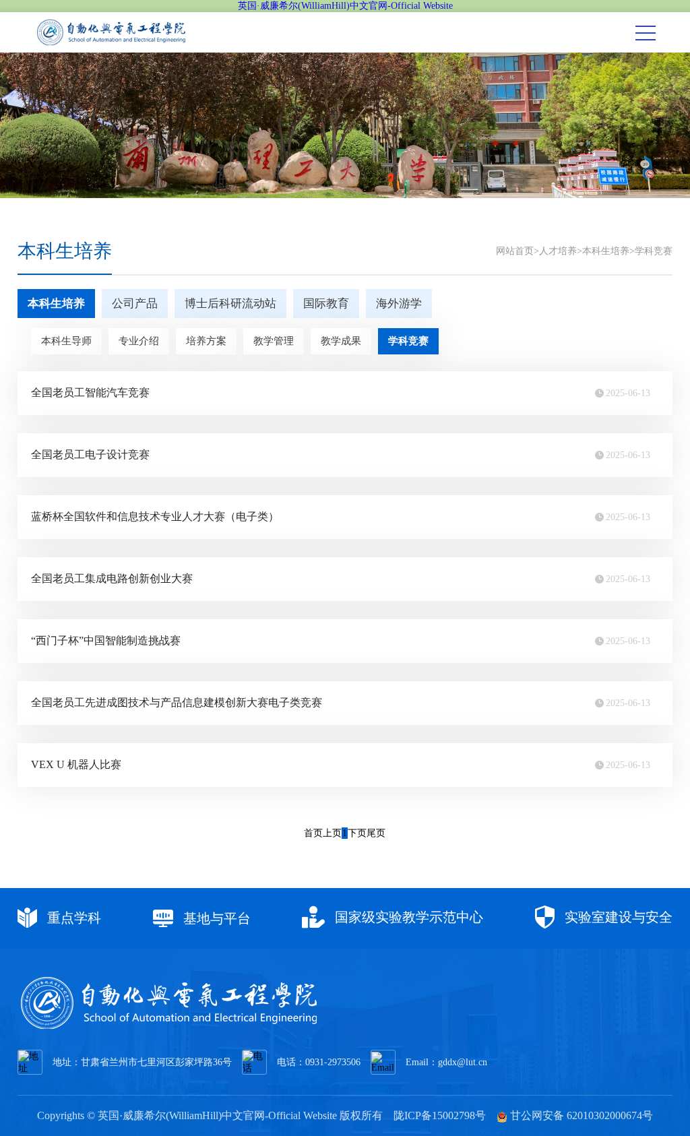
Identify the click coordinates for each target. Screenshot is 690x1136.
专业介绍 (139, 341)
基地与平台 (215, 918)
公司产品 (135, 303)
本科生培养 (605, 251)
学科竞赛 (653, 251)
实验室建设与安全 (616, 917)
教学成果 (341, 341)
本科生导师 (66, 341)
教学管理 (273, 341)
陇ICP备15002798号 (440, 1115)
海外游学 (399, 303)
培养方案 (206, 341)
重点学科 (72, 917)
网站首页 (515, 251)
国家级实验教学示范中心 (407, 917)
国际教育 (326, 303)
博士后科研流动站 (230, 303)
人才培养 (558, 251)
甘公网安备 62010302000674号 (580, 1115)
